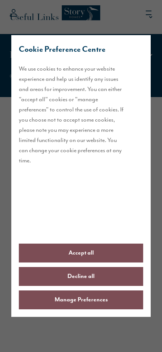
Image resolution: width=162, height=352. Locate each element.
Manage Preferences (81, 299)
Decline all (81, 276)
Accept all (81, 253)
